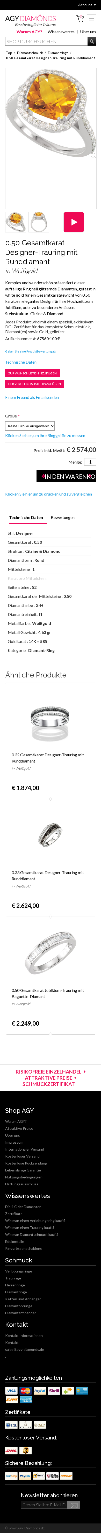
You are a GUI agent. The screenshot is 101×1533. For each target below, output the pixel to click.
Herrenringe (15, 1285)
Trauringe (13, 1278)
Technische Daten (21, 361)
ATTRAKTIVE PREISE (48, 1078)
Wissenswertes (61, 31)
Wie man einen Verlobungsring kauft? (35, 1220)
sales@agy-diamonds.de (24, 1349)
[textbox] (50, 41)
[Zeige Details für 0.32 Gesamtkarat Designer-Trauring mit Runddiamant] (50, 717)
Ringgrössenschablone (23, 1248)
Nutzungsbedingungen (23, 1177)
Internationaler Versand (24, 1149)
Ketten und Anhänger (23, 1299)
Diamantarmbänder (20, 1313)
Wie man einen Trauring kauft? (29, 1227)
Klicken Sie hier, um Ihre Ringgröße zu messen (45, 435)
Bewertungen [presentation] (63, 517)
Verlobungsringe (18, 1271)
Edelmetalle (14, 1241)
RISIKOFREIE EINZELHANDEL (49, 1072)
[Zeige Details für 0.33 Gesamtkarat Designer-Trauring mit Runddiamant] (50, 835)
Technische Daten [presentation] (26, 517)
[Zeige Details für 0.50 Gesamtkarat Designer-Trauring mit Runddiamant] (15, 222)
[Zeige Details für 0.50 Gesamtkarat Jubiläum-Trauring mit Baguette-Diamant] (50, 953)
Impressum (14, 1142)
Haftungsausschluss (21, 1184)
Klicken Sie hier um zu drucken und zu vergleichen (48, 493)
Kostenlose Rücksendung (26, 1163)
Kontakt (12, 1342)
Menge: (75, 461)
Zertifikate (14, 1213)
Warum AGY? (29, 31)
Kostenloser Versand (22, 1156)
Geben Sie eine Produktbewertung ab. (30, 351)
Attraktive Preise (19, 1128)
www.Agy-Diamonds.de (26, 1528)
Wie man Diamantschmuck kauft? (32, 1234)
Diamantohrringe (18, 1306)
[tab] (26, 518)
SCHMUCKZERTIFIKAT (49, 1084)
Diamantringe (16, 1292)
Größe (11, 415)
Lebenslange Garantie (23, 1170)
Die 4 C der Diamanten (23, 1206)
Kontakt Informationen (24, 1335)
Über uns (88, 31)
